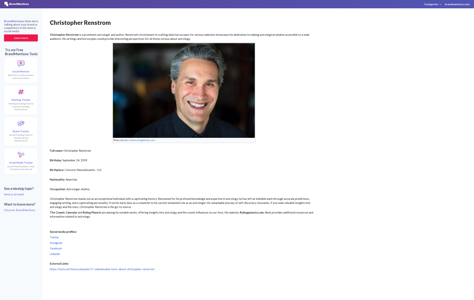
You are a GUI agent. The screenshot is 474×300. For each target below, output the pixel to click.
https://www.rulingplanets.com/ (139, 140)
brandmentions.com (457, 4)
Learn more (21, 37)
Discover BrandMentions (19, 210)
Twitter (54, 237)
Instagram (56, 242)
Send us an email (14, 194)
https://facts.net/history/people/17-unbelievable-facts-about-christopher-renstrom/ (102, 269)
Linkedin (55, 254)
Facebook (56, 248)
